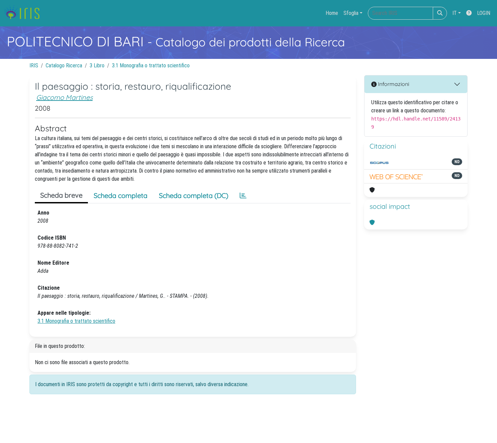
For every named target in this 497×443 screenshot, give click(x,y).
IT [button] (454, 13)
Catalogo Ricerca (64, 65)
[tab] (243, 196)
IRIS (33, 65)
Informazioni (393, 84)
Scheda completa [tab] (120, 195)
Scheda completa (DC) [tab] (193, 195)
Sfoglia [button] (351, 13)
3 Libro (97, 65)
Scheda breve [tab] (61, 195)
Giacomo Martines (64, 97)
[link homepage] (24, 13)
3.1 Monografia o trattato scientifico (151, 65)
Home (332, 13)
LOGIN (483, 13)
